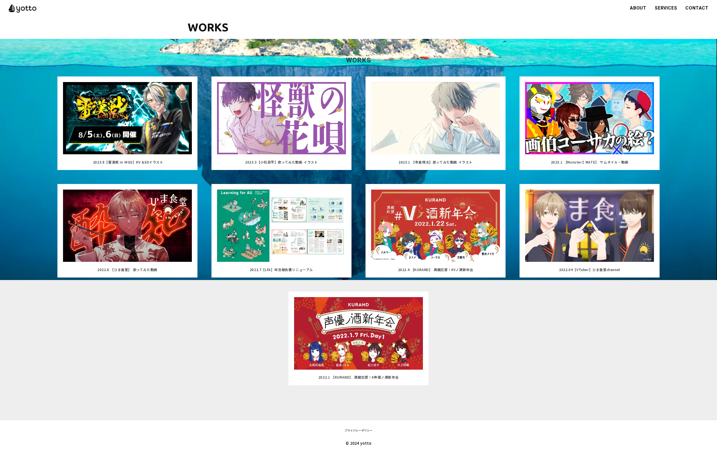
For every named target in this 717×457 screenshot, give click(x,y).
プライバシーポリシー (358, 430)
